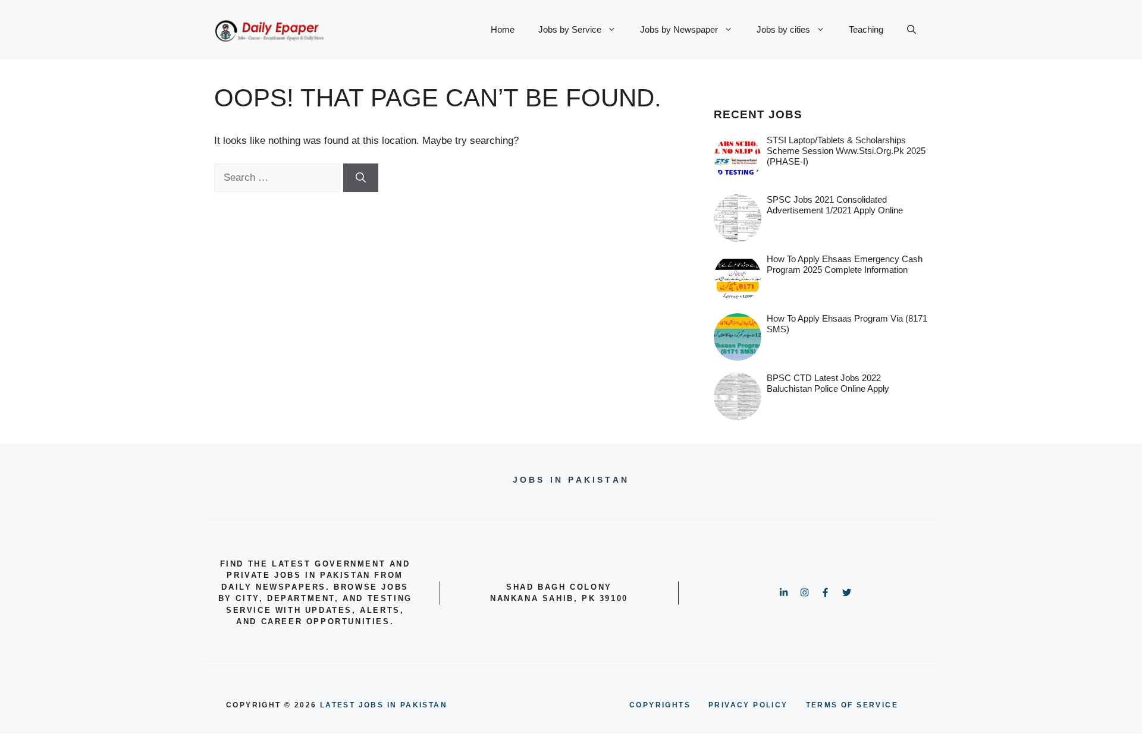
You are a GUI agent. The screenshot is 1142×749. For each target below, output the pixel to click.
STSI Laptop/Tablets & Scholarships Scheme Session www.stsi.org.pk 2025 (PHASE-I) (846, 150)
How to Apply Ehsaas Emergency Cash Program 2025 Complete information (845, 264)
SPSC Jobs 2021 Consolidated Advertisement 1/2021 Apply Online (835, 204)
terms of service (852, 705)
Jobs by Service (569, 29)
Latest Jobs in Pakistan (383, 705)
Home (502, 29)
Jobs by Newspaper (679, 29)
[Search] (360, 177)
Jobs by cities (783, 29)
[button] (911, 30)
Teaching (866, 29)
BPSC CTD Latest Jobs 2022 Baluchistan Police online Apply (828, 383)
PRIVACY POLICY (748, 705)
